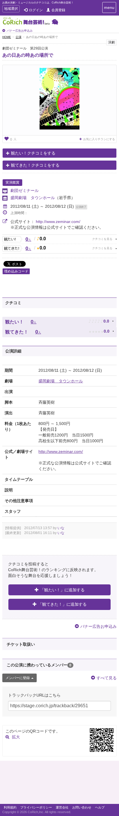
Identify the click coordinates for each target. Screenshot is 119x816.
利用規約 (10, 807)
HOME (6, 37)
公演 (18, 37)
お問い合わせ (81, 807)
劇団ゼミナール (24, 190)
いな (60, 528)
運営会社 (62, 807)
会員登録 (58, 10)
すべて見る (106, 678)
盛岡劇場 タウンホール (32, 197)
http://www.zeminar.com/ (58, 221)
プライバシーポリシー (36, 807)
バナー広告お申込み (20, 30)
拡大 (16, 737)
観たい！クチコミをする (33, 153)
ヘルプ (100, 807)
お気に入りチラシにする (99, 139)
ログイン (36, 10)
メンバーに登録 (17, 678)
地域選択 (11, 9)
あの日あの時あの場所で (27, 55)
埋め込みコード (16, 271)
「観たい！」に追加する (62, 590)
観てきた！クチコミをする (35, 165)
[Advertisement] (59, 783)
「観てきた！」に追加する (62, 604)
